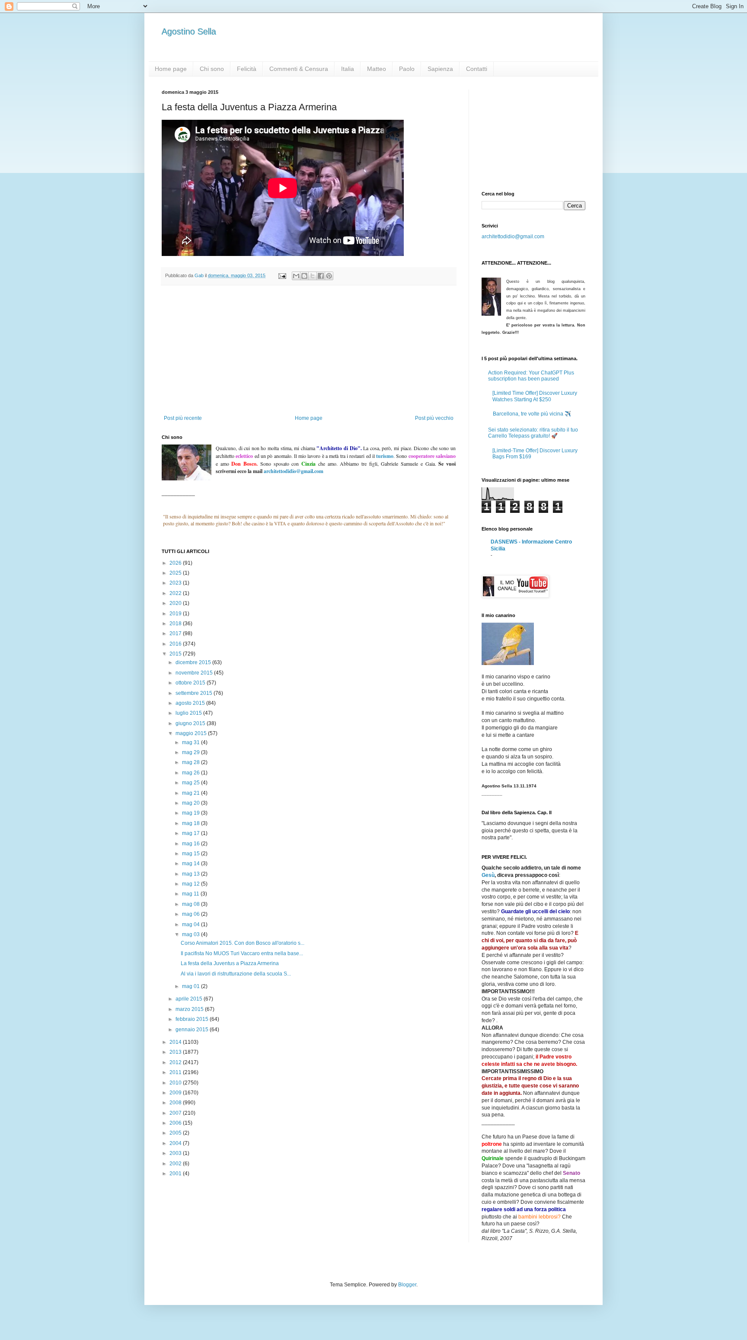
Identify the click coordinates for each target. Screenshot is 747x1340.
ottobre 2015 (191, 683)
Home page (171, 68)
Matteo (376, 68)
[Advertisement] (309, 350)
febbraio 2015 (193, 1019)
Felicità (246, 68)
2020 (176, 603)
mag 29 (191, 752)
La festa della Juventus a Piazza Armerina (230, 963)
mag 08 (191, 904)
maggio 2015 (192, 733)
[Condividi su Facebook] (320, 276)
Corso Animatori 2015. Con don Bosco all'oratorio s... (242, 943)
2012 (176, 1062)
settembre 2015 (195, 693)
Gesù (488, 875)
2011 (176, 1072)
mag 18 (191, 823)
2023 (176, 583)
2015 (176, 654)
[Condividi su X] (312, 276)
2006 (176, 1123)
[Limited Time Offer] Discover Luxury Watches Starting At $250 (534, 396)
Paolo (407, 68)
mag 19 (191, 813)
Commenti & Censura (298, 68)
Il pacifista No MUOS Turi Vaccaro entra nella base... (242, 953)
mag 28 (191, 762)
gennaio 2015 (193, 1030)
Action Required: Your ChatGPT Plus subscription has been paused (531, 376)
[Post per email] (281, 275)
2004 (176, 1143)
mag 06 (191, 914)
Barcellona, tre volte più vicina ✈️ (532, 414)
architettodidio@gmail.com (513, 236)
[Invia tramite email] (296, 276)
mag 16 (191, 844)
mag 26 (191, 773)
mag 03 (191, 934)
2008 (176, 1103)
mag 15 (191, 854)
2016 (176, 644)
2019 (176, 614)
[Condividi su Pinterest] (329, 276)
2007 (176, 1113)
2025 (176, 573)
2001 (176, 1174)
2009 (176, 1093)
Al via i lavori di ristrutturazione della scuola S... (236, 974)
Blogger (407, 1285)
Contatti (476, 68)
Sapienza (440, 68)
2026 (176, 563)
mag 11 (191, 894)
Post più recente (183, 418)
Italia (347, 68)
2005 (176, 1133)
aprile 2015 (190, 999)
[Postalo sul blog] (304, 276)
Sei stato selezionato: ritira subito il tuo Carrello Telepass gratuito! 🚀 (533, 433)
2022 (176, 593)
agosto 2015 (191, 703)
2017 (176, 633)
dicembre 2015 (194, 662)
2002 (176, 1164)
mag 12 (191, 884)
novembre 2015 (195, 673)
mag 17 (191, 833)
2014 (176, 1042)
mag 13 (191, 874)
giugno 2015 (191, 723)
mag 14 (191, 863)
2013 (176, 1052)
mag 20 (191, 803)
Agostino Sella (189, 31)
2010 (176, 1083)
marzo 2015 (190, 1009)
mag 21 (191, 793)
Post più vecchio (434, 418)
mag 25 (191, 783)
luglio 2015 (189, 713)
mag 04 (191, 924)
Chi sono (212, 68)
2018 (176, 623)
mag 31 (191, 742)
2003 (176, 1153)
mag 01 (191, 986)
